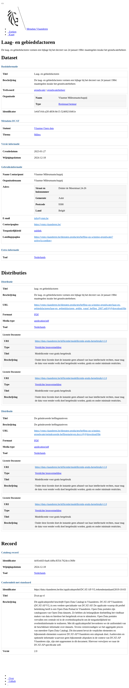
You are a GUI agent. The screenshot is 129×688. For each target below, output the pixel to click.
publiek (38, 230)
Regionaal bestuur (67, 104)
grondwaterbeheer (56, 90)
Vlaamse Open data (44, 128)
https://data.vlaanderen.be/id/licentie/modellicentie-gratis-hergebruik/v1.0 (71, 341)
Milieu (37, 134)
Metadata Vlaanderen (37, 29)
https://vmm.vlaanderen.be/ (47, 224)
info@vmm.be (41, 218)
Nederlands (39, 257)
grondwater (39, 90)
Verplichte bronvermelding (48, 347)
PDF (36, 314)
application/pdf (41, 320)
